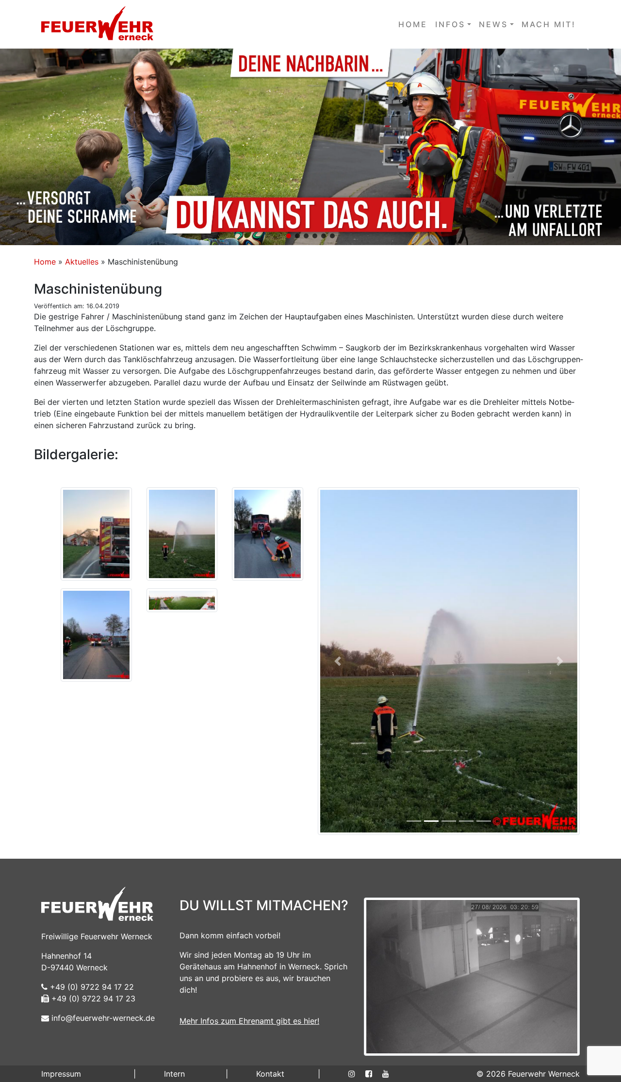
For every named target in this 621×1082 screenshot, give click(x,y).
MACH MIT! (549, 24)
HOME (412, 24)
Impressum (61, 1074)
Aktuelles (81, 261)
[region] (310, 147)
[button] (310, 147)
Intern (174, 1074)
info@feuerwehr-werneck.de (102, 1018)
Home (45, 261)
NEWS (493, 24)
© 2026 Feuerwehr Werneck (528, 1074)
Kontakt (270, 1074)
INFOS (450, 24)
